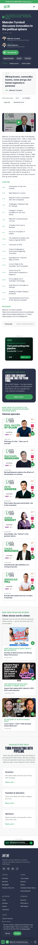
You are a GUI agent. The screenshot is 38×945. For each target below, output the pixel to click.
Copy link (7, 102)
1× (31, 942)
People (4, 906)
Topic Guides (24, 878)
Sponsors (23, 900)
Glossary (23, 881)
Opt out (7, 933)
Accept (17, 933)
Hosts (4, 900)
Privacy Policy (6, 921)
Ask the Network (25, 891)
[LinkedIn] (8, 868)
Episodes (5, 881)
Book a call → (19, 397)
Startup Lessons (14, 63)
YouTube (27, 58)
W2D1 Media (24, 906)
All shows (5, 878)
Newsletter (5, 884)
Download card (19, 102)
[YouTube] (4, 868)
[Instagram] (12, 868)
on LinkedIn (26, 98)
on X (17, 98)
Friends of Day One (8, 888)
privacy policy (26, 929)
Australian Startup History (28, 888)
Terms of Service (7, 918)
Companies (5, 909)
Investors (5, 903)
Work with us (24, 903)
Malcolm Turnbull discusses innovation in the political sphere (19, 942)
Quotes (22, 884)
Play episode (10, 52)
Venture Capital (26, 63)
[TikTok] (17, 868)
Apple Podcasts (8, 58)
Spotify (19, 58)
